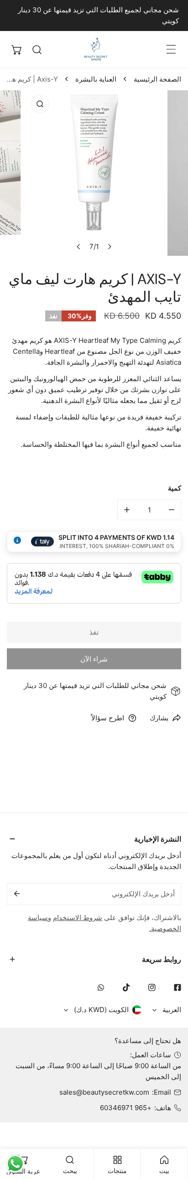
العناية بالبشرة (95, 79)
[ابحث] (37, 50)
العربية (171, 1009)
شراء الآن (94, 659)
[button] (17, 50)
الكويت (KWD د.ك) (101, 1009)
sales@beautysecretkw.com (104, 1092)
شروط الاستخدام (77, 917)
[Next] (109, 247)
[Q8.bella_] (96, 49)
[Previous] (79, 247)
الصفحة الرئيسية (157, 79)
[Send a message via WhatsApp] (15, 1163)
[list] (94, 173)
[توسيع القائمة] (171, 49)
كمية (174, 488)
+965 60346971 (125, 1107)
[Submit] (17, 893)
